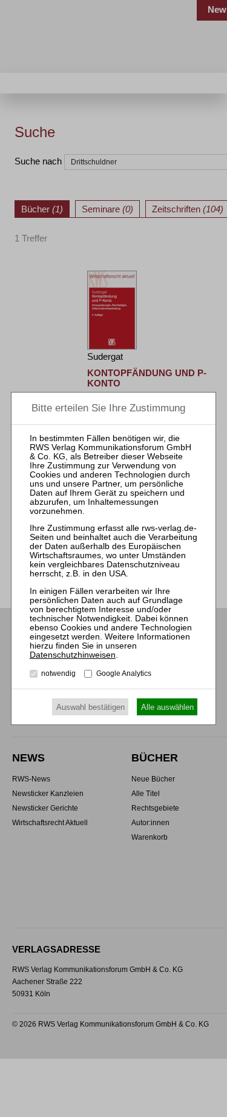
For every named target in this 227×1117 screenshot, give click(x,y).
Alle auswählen (167, 707)
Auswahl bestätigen (90, 707)
